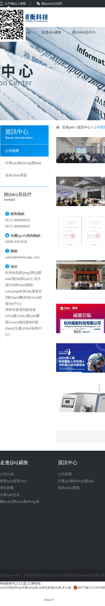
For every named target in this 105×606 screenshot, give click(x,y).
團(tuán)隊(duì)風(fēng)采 (20, 501)
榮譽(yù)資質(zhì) (13, 481)
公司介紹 (7, 474)
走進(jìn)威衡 (51, 32)
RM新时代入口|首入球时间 (20, 583)
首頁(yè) (68, 127)
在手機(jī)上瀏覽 (15, 3)
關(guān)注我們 (52, 3)
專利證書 (7, 488)
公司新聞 (12, 151)
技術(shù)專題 (16, 175)
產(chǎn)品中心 (84, 32)
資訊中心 (84, 127)
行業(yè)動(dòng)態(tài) (23, 163)
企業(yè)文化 (10, 495)
